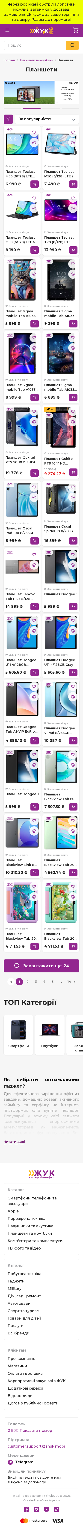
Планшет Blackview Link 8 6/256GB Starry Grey (20, 862)
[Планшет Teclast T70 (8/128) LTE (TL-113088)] (60, 210)
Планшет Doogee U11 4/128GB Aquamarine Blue (21, 662)
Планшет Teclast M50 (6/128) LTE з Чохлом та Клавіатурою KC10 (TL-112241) (21, 239)
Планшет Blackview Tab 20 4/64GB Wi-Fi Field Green (60, 862)
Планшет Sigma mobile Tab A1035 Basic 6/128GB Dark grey (22, 313)
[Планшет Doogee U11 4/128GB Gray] (60, 632)
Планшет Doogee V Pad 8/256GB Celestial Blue (59, 730)
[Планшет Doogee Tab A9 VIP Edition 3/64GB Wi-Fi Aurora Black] (22, 699)
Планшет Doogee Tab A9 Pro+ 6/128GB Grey (60, 594)
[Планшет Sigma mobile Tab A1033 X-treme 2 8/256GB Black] (60, 280)
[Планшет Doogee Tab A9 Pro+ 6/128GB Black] (22, 766)
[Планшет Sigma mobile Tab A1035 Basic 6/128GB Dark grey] (22, 280)
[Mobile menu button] (7, 30)
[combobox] (47, 119)
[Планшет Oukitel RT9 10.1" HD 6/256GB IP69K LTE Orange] (60, 427)
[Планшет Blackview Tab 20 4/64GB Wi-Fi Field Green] (60, 832)
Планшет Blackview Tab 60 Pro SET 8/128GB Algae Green (59, 796)
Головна (9, 60)
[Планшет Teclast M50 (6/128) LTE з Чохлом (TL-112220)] (60, 144)
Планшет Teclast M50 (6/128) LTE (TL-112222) (20, 174)
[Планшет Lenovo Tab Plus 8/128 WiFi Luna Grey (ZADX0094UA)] (22, 566)
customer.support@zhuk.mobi (36, 1446)
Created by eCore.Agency (41, 1500)
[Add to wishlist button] (34, 132)
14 (69, 982)
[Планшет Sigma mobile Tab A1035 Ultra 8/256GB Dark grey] (22, 353)
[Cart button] (75, 30)
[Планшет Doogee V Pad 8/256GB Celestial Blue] (60, 700)
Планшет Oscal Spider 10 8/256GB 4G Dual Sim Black (59, 528)
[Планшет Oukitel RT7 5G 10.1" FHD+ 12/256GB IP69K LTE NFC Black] (22, 427)
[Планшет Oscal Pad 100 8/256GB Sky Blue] (22, 500)
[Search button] (72, 45)
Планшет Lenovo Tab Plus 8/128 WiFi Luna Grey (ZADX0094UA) (21, 596)
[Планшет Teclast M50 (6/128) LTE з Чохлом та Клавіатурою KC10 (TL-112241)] (22, 210)
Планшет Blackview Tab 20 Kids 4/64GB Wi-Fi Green (59, 936)
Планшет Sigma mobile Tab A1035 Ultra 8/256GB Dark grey (22, 387)
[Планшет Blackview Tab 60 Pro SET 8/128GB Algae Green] (60, 767)
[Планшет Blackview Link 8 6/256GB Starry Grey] (22, 832)
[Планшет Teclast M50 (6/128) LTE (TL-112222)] (22, 144)
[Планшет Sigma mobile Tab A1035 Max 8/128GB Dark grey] (60, 353)
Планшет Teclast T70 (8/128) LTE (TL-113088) (59, 239)
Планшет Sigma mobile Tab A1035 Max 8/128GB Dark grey (59, 387)
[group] (18, 1035)
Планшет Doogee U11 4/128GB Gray (59, 662)
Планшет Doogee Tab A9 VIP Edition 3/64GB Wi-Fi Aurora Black (21, 729)
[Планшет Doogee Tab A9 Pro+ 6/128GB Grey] (60, 566)
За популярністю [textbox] (35, 119)
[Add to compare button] (34, 142)
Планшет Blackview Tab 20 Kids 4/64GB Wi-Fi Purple (21, 936)
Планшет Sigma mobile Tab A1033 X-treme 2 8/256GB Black (60, 313)
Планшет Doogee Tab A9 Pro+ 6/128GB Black (22, 794)
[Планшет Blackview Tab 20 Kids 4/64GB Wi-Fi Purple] (22, 902)
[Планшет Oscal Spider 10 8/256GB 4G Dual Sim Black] (60, 499)
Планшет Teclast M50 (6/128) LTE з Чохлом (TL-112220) (59, 174)
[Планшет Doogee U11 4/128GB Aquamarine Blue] (22, 632)
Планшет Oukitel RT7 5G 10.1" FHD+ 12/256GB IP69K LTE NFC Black (22, 460)
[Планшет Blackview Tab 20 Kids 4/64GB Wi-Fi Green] (60, 902)
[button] (12, 108)
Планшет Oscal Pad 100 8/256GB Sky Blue (20, 530)
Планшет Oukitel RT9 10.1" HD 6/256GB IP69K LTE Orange (60, 461)
